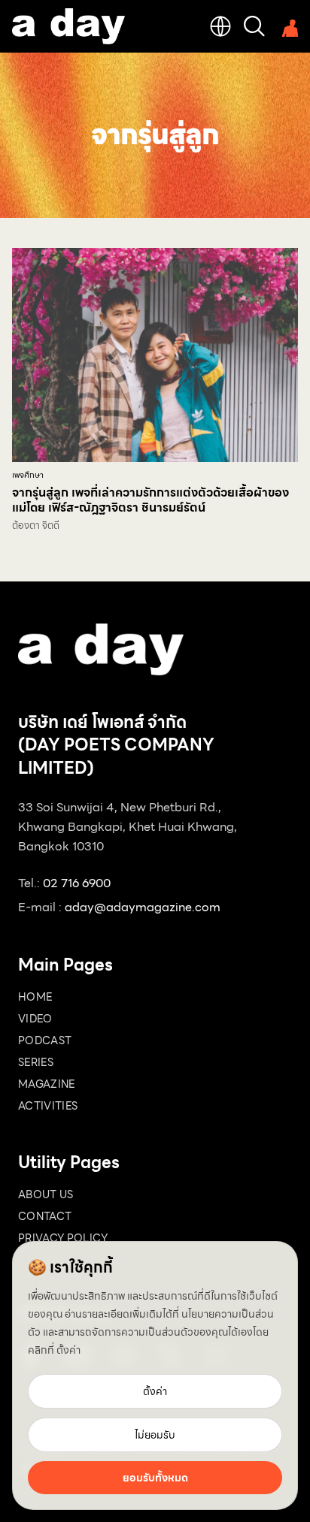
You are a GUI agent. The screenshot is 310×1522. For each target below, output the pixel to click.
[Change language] (220, 26)
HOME (35, 997)
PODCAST (44, 1040)
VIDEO (35, 1018)
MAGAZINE (46, 1084)
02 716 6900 (77, 883)
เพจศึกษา (28, 475)
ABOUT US (46, 1194)
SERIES (35, 1062)
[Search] (254, 26)
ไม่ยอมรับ (155, 1435)
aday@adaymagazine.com (142, 907)
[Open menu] (287, 26)
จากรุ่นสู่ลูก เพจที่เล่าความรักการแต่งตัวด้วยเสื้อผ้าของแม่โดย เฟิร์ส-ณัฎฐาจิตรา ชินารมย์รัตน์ (150, 500)
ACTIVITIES (48, 1106)
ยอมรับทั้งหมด (155, 1477)
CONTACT (44, 1216)
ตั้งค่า (68, 1350)
